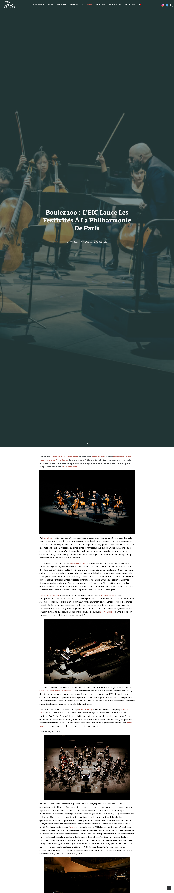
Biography (38, 5)
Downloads (115, 5)
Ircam (72, 827)
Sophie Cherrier (108, 595)
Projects (100, 5)
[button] (161, 4)
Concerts (61, 5)
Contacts (130, 5)
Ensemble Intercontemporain (65, 456)
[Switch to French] (140, 4)
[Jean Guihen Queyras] (10, 4)
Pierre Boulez (48, 538)
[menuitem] (38, 5)
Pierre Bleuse (97, 456)
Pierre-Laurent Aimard (49, 595)
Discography (76, 5)
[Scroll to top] (169, 888)
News (50, 5)
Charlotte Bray (70, 466)
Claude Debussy (46, 690)
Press (89, 5)
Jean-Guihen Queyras (79, 563)
